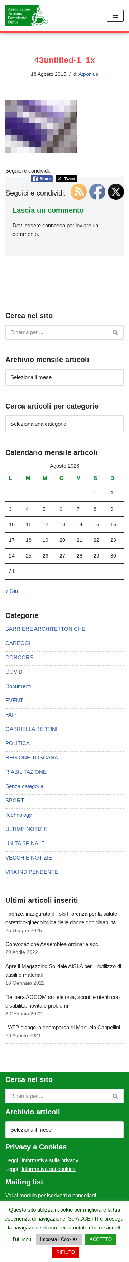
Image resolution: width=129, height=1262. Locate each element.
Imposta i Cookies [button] (59, 1239)
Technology (18, 815)
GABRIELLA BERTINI (31, 729)
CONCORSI (20, 657)
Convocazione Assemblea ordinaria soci (52, 944)
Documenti (18, 686)
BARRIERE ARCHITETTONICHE (45, 629)
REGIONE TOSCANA (31, 757)
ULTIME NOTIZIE (26, 829)
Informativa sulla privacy (50, 1160)
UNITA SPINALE (25, 843)
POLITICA (17, 743)
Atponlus (88, 74)
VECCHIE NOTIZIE (28, 858)
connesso (53, 225)
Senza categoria (24, 786)
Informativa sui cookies (49, 1169)
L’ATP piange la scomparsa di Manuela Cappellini (62, 1027)
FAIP (11, 715)
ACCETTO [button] (101, 1239)
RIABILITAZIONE (26, 772)
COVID (14, 672)
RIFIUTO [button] (65, 1252)
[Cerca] (116, 332)
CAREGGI (17, 643)
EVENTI (15, 700)
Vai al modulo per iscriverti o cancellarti (50, 1195)
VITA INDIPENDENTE (31, 872)
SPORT (14, 800)
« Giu (11, 591)
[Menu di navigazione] (115, 16)
